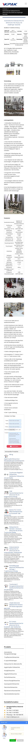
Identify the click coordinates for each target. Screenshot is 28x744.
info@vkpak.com (14, 717)
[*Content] (6, 443)
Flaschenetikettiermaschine (11, 694)
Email (6, 423)
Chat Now (13, 740)
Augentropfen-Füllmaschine (12, 667)
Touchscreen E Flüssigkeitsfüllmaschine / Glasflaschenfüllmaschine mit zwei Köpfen (14, 586)
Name (6, 420)
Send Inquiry (15, 446)
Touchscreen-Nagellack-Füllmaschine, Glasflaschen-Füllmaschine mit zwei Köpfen (14, 475)
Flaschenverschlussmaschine (12, 690)
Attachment (6, 429)
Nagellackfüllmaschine (10, 674)
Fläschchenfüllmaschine (10, 687)
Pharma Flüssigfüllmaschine (12, 680)
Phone (6, 426)
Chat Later (20, 740)
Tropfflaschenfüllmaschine (11, 657)
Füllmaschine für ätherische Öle (13, 664)
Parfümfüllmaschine (9, 677)
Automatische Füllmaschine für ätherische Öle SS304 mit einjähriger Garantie (14, 22)
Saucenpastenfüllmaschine (11, 684)
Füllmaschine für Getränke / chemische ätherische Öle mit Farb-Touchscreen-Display (13, 529)
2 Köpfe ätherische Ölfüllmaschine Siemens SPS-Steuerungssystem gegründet (13, 605)
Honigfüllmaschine (9, 670)
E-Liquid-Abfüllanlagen (10, 660)
